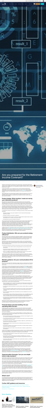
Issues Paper (24, 351)
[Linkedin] (43, 1)
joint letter (23, 190)
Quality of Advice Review (14, 350)
